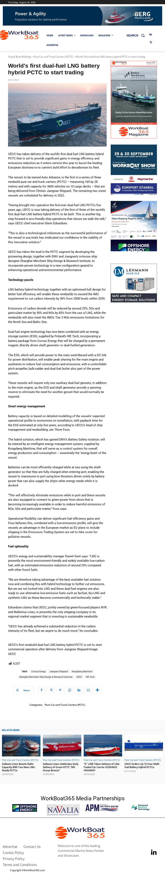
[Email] (88, 690)
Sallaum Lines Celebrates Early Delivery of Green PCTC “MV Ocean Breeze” (60, 767)
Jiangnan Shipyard (59, 671)
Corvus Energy (38, 671)
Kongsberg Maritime (82, 671)
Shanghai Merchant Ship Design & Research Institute (45, 677)
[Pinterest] (60, 690)
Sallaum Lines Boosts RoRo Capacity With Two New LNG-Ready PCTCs (18, 767)
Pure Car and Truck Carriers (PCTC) (53, 56)
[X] (150, 42)
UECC (79, 677)
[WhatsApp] (69, 690)
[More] (97, 690)
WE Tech (90, 677)
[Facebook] (42, 690)
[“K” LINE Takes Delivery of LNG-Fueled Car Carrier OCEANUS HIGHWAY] (103, 746)
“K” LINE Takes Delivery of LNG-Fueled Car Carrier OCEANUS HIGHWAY (102, 767)
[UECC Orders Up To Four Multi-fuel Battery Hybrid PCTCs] (144, 746)
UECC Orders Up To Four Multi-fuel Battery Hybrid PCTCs (142, 765)
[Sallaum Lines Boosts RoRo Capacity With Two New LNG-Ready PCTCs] (21, 746)
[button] (137, 35)
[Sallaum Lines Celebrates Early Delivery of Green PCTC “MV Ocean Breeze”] (62, 746)
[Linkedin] (150, 34)
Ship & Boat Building (19, 56)
